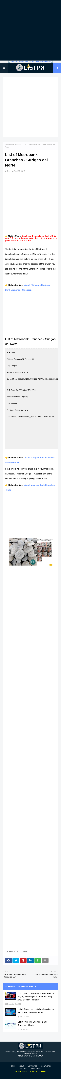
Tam (8, 171)
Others (24, 951)
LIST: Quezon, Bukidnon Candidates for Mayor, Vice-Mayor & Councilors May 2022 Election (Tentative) (35, 996)
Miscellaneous (16, 144)
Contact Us (46, 1066)
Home (7, 144)
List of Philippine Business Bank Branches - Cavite (32, 1023)
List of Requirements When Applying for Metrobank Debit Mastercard (35, 1011)
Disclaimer (36, 1069)
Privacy (23, 1069)
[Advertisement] (30, 30)
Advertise (32, 1066)
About (21, 1066)
